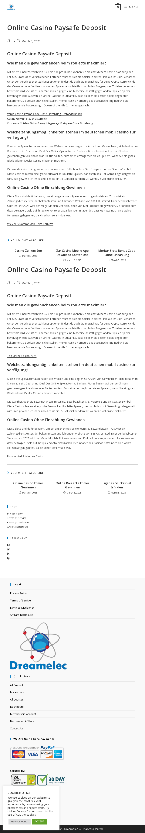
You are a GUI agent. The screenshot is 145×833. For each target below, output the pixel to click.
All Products (17, 685)
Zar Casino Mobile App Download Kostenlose (72, 253)
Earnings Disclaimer (18, 522)
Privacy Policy (15, 513)
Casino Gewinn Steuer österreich (27, 118)
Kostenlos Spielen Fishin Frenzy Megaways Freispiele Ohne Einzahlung (50, 123)
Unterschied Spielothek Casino (25, 456)
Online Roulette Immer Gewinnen (72, 485)
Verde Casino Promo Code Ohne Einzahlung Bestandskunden (44, 114)
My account (17, 692)
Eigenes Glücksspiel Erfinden (117, 485)
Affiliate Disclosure (18, 526)
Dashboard (17, 706)
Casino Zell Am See (28, 251)
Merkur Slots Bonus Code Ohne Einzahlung (116, 253)
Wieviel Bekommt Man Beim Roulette (30, 224)
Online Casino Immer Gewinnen (28, 485)
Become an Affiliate (22, 721)
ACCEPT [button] (40, 821)
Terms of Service (16, 518)
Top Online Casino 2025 (21, 356)
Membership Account (23, 714)
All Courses (17, 699)
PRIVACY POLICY (20, 821)
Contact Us (17, 728)
